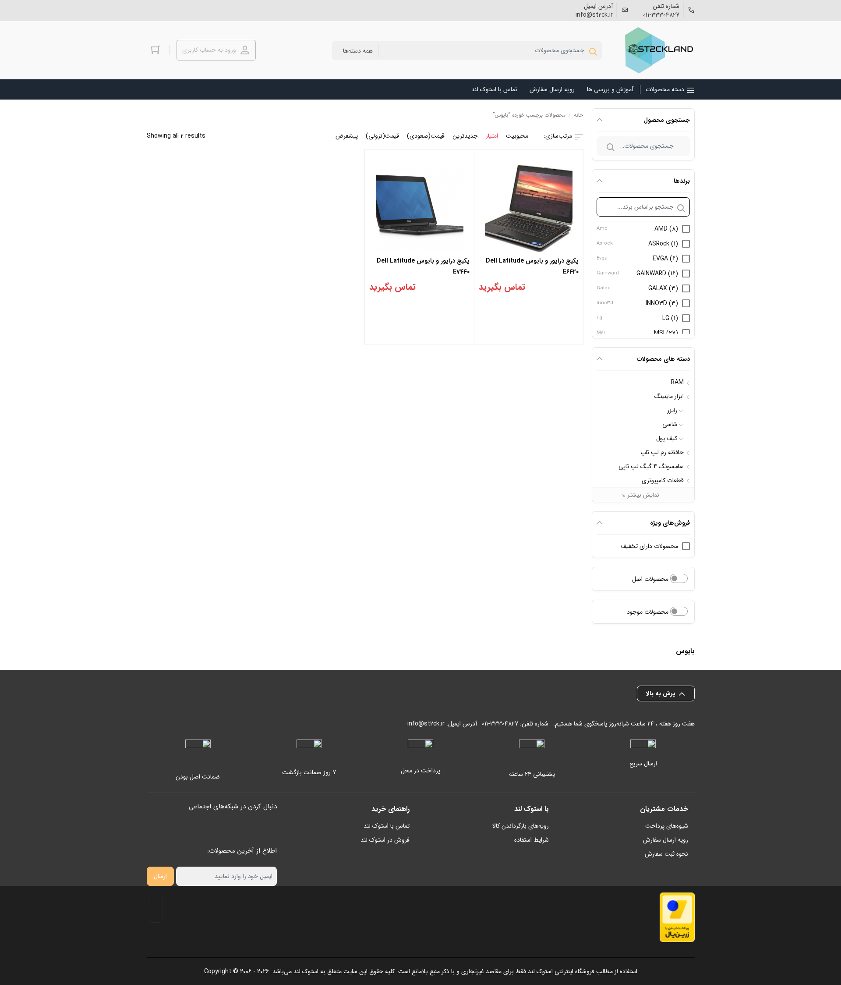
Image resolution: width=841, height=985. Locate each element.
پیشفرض (347, 136)
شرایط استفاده (531, 840)
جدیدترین (465, 136)
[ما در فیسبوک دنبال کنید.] (185, 9)
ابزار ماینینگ (669, 396)
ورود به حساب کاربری (209, 50)
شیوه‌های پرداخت (666, 826)
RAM (677, 382)
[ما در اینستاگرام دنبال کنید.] (171, 9)
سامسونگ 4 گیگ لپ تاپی (651, 466)
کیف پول (666, 438)
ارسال (160, 876)
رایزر (672, 410)
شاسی (669, 424)
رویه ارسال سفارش (665, 840)
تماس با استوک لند (387, 826)
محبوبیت (517, 136)
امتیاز (492, 136)
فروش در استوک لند (385, 840)
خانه (578, 115)
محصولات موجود (648, 612)
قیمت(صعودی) (426, 136)
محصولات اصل (651, 579)
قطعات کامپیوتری (663, 480)
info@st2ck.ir (594, 15)
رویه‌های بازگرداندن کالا (520, 826)
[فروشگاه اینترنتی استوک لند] (657, 50)
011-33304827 (661, 15)
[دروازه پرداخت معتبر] (677, 917)
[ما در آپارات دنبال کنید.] (150, 9)
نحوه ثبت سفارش (666, 854)
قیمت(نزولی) (382, 136)
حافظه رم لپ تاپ (662, 452)
